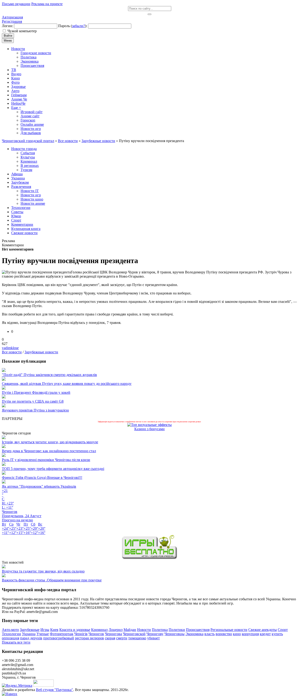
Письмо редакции (16, 4)
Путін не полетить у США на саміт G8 (33, 401)
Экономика (194, 634)
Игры (44, 630)
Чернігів (81, 634)
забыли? (78, 26)
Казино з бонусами (149, 429)
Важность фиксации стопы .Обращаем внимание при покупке (52, 580)
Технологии (11, 634)
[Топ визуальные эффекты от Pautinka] (149, 425)
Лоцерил (116, 630)
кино (237, 634)
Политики (177, 630)
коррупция (250, 634)
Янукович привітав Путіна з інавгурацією (35, 410)
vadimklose (10, 348)
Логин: (7, 26)
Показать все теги (16, 642)
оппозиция (10, 638)
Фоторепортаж (61, 634)
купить (277, 634)
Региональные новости (228, 630)
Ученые (42, 634)
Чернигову (155, 634)
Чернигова (113, 634)
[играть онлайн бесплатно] (149, 558)
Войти (8, 35)
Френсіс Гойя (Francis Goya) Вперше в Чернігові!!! (42, 478)
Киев (54, 630)
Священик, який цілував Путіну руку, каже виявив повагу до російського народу (67, 384)
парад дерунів (31, 638)
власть (209, 634)
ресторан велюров (89, 638)
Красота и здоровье (74, 630)
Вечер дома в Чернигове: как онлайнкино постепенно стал (49, 451)
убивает (153, 638)
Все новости (12, 352)
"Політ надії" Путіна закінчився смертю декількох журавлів (49, 375)
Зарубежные (29, 630)
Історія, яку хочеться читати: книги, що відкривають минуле (50, 442)
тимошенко (137, 638)
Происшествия (198, 630)
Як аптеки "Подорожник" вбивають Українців (39, 486)
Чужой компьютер (22, 31)
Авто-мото (10, 630)
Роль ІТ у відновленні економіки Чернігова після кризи (46, 460)
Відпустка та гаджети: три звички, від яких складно (43, 571)
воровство (224, 634)
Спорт (283, 630)
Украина (29, 634)
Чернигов (96, 634)
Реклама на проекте (47, 4)
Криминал (99, 630)
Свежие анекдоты (262, 630)
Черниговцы (174, 634)
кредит (265, 634)
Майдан (130, 630)
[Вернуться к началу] (9, 694)
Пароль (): (72, 26)
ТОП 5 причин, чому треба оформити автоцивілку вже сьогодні (53, 469)
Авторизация (12, 17)
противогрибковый (58, 638)
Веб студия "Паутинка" (54, 690)
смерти (121, 638)
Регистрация (12, 21)
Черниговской (134, 634)
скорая (110, 638)
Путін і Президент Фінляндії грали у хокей (36, 392)
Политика (160, 630)
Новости (144, 630)
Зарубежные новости (41, 352)
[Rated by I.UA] (43, 685)
